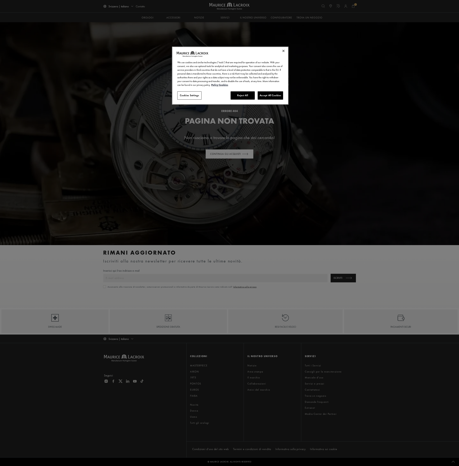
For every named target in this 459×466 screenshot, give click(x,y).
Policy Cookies (219, 85)
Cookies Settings (189, 95)
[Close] (283, 51)
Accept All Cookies (270, 95)
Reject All (242, 95)
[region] (230, 76)
